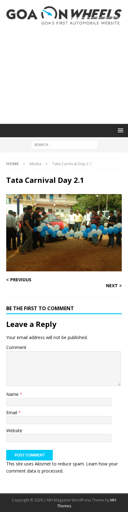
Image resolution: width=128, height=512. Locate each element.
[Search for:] (64, 144)
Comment (16, 347)
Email (12, 412)
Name (13, 394)
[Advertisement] (64, 74)
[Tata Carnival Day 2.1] (64, 268)
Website (14, 430)
